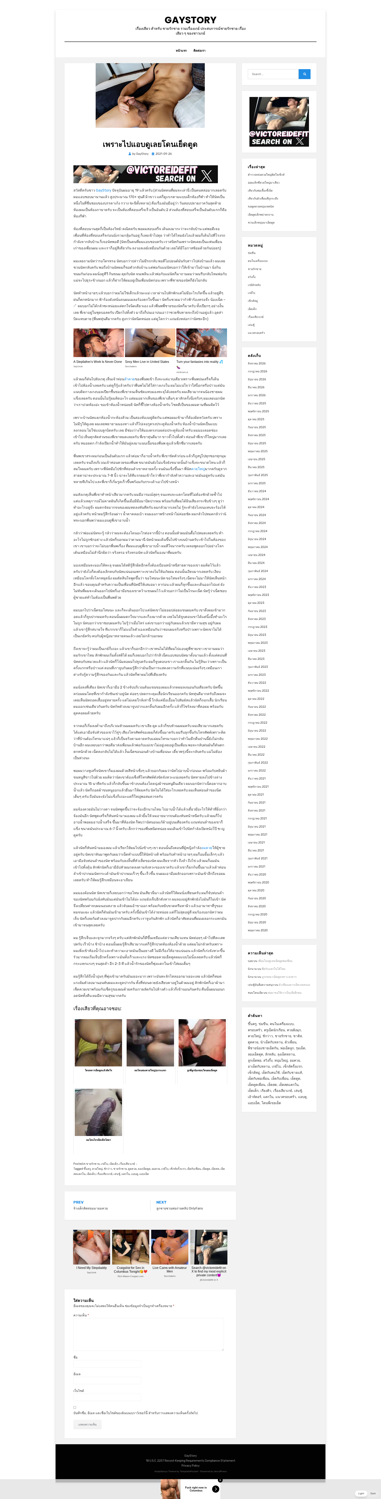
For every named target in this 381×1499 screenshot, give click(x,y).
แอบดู (134, 1174)
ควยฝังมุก (294, 1030)
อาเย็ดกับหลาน (259, 1066)
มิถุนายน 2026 (257, 379)
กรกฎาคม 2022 (257, 722)
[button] (367, 1493)
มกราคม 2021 (256, 866)
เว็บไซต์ (78, 1391)
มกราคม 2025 (257, 483)
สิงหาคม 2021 (256, 810)
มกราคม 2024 (257, 579)
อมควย (206, 848)
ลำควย (129, 379)
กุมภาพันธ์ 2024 (258, 571)
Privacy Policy (191, 1465)
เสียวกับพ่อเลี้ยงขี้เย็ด (260, 190)
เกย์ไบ (104, 1164)
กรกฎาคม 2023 (257, 627)
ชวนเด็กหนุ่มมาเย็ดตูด (261, 222)
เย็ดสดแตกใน (289, 1085)
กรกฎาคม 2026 (257, 371)
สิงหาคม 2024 (257, 523)
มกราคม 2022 (257, 770)
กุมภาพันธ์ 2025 (258, 475)
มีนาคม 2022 (256, 754)
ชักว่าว (108, 1169)
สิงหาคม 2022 (257, 715)
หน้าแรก (181, 50)
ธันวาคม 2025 (257, 403)
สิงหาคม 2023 (257, 619)
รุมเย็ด (300, 1048)
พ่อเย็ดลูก (287, 1048)
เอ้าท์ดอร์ (254, 1097)
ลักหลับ (270, 1054)
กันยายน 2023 (257, 611)
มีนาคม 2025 (256, 467)
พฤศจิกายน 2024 (258, 499)
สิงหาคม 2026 (257, 363)
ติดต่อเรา (199, 50)
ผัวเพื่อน (290, 1042)
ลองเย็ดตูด (144, 1169)
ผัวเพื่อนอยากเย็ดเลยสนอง (294, 985)
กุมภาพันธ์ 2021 (257, 858)
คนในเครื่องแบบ (258, 261)
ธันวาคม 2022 (257, 683)
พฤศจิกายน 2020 (258, 882)
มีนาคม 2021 (256, 850)
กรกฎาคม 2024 (257, 531)
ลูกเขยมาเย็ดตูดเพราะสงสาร (279, 977)
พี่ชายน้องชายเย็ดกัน (263, 1048)
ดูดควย (132, 1169)
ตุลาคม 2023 (256, 603)
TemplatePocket (189, 1471)
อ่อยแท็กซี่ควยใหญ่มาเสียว (264, 182)
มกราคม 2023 (257, 675)
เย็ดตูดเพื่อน (256, 1085)
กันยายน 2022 (257, 707)
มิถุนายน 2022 (257, 730)
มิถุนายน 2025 (257, 443)
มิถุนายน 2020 (257, 922)
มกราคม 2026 (257, 395)
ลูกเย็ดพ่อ (254, 1060)
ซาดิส (297, 1036)
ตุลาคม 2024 (256, 507)
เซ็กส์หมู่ (253, 301)
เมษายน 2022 (256, 747)
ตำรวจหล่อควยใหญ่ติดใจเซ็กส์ (266, 174)
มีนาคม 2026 (256, 387)
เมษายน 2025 (256, 459)
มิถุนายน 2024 (257, 539)
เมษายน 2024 (256, 555)
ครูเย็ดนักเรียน (274, 1030)
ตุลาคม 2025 (256, 419)
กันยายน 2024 (257, 515)
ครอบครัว (255, 1030)
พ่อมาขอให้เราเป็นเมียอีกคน (285, 992)
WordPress (220, 1471)
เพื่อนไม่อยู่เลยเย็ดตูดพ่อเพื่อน (275, 961)
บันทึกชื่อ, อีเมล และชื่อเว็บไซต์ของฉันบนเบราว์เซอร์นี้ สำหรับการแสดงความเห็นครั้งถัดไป (135, 1413)
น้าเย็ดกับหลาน (271, 1042)
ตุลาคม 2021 (256, 794)
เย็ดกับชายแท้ (292, 1073)
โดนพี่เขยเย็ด (271, 1103)
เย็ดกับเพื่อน (194, 1169)
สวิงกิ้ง (252, 277)
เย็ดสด (215, 1169)
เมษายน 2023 (256, 651)
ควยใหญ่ (198, 469)
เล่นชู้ (117, 1174)
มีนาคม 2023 (256, 659)
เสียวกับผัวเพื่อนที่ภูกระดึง (263, 198)
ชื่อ (75, 1357)
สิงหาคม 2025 (257, 435)
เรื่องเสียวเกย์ (127, 1164)
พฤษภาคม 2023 (258, 643)
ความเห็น (81, 1315)
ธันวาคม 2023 (257, 587)
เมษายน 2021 (256, 842)
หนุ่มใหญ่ (281, 1060)
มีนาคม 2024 (256, 563)
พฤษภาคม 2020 (258, 930)
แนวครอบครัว (256, 333)
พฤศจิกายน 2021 (258, 786)
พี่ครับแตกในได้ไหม (273, 969)
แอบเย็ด (144, 1174)
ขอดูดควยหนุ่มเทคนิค (261, 206)
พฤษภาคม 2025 (258, 451)
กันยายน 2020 (257, 898)
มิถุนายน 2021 (257, 826)
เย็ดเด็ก (113, 1164)
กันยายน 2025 (257, 427)
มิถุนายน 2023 (257, 635)
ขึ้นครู (87, 1169)
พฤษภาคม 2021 (257, 834)
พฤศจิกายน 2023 (258, 595)
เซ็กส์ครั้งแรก (178, 1169)
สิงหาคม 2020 (257, 906)
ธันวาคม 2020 (257, 874)
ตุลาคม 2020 (256, 890)
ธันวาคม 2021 (257, 778)
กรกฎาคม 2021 (257, 818)
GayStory (190, 20)
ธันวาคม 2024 (257, 491)
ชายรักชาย (93, 1164)
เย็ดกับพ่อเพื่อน (258, 1079)
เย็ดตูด (206, 1169)
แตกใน (125, 1174)
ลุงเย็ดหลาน (286, 1054)
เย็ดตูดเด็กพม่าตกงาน (261, 214)
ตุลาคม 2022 (256, 699)
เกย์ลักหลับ (254, 285)
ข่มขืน (252, 253)
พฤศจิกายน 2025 (258, 411)
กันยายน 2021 (256, 802)
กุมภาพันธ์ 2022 (258, 762)
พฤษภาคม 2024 (258, 547)
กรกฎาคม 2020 (257, 914)
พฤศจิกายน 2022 (258, 690)
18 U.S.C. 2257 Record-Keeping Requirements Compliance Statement (190, 1460)
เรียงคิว (266, 1091)
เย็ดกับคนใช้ (271, 1073)
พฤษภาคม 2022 (258, 739)
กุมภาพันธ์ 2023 (258, 667)
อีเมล (77, 1374)
